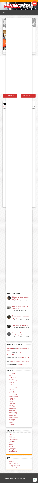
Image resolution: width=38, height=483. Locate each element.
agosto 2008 (12, 419)
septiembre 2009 (13, 396)
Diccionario (12, 441)
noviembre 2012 (13, 381)
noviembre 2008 (13, 414)
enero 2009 (12, 410)
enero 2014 (12, 379)
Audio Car (11, 434)
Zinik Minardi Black (22, 364)
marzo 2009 (12, 407)
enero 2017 (12, 374)
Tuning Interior (13, 12)
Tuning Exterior (24, 12)
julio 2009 (11, 400)
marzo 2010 (12, 391)
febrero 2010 (12, 393)
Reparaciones (12, 448)
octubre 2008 (12, 415)
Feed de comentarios (14, 465)
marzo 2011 (12, 382)
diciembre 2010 (13, 386)
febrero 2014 (12, 377)
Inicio (4, 12)
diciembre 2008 (13, 412)
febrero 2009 (12, 408)
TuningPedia (10, 348)
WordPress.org (13, 467)
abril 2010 (11, 389)
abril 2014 (11, 375)
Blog (10, 436)
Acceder (11, 461)
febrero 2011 (12, 384)
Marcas (11, 444)
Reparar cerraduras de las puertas (20, 361)
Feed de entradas (13, 463)
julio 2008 (11, 420)
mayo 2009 (12, 403)
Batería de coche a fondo (20, 325)
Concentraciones (13, 439)
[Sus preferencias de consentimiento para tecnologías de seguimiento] (35, 480)
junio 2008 (11, 422)
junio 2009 (11, 401)
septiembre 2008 (13, 417)
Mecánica (11, 446)
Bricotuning (12, 437)
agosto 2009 (12, 398)
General (11, 443)
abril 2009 (11, 405)
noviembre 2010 (13, 388)
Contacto (34, 1)
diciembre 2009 (13, 394)
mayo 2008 (12, 424)
